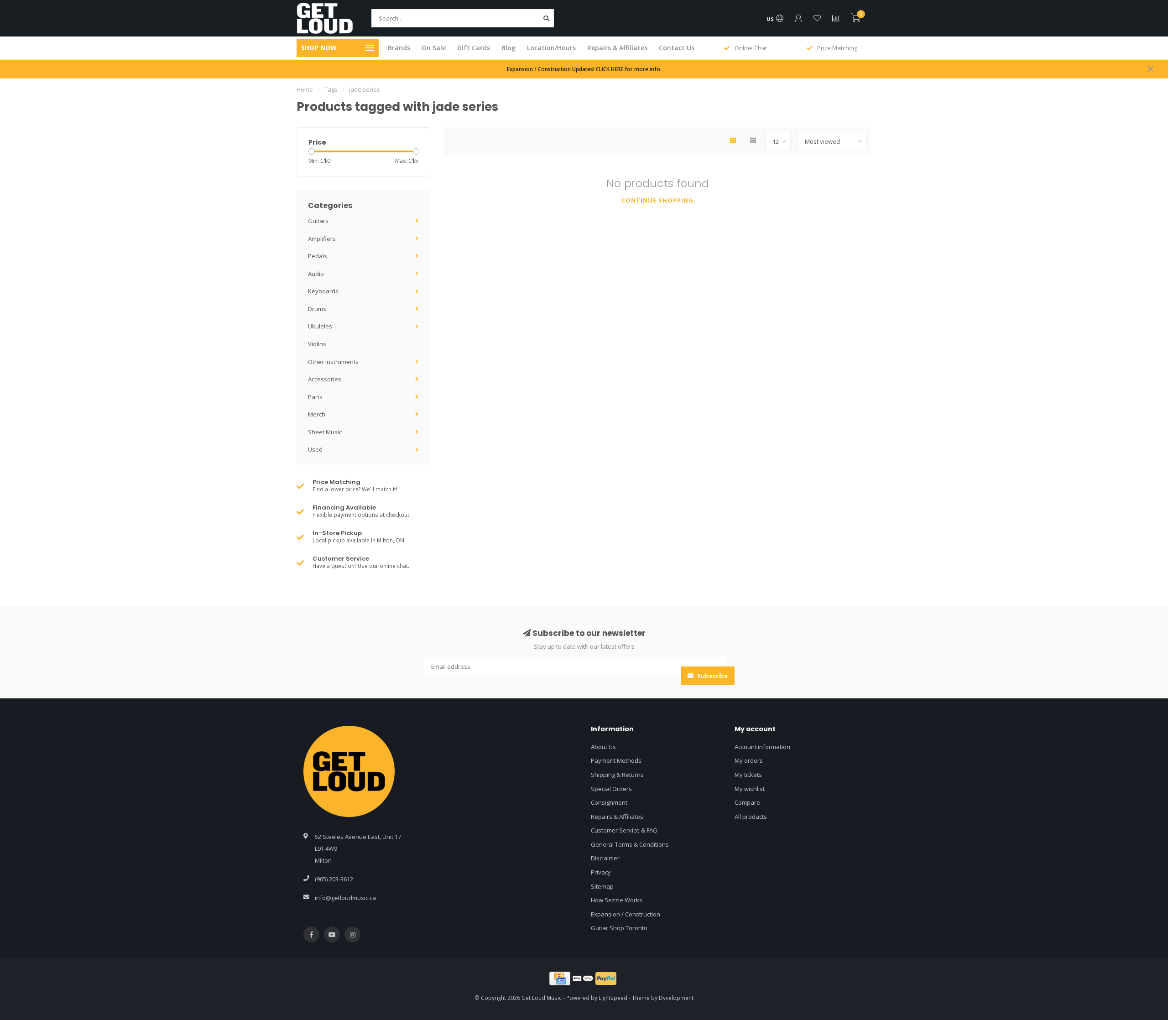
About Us (603, 747)
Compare (747, 802)
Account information (762, 747)
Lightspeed (613, 997)
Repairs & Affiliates (617, 47)
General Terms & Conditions (630, 844)
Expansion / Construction (625, 914)
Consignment (609, 802)
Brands (399, 47)
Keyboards (323, 291)
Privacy (601, 872)
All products (751, 816)
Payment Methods (616, 760)
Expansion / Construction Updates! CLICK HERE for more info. (584, 69)
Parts (315, 397)
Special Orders (611, 789)
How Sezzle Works (616, 900)
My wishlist (750, 789)
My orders (749, 760)
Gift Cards (473, 47)
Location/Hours (551, 47)
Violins (317, 344)
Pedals (317, 256)
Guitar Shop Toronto (619, 928)
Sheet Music (325, 432)
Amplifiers (322, 238)
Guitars (318, 221)
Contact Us (676, 47)
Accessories (324, 379)
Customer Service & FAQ (624, 830)
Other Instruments (333, 362)
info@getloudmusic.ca (345, 898)
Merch (316, 414)
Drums (317, 309)
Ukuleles (320, 326)
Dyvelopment (676, 997)
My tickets (748, 774)
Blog (508, 47)
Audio (316, 274)
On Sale (434, 47)
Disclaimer (605, 858)
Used (315, 449)
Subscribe (712, 675)
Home (305, 89)
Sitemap (602, 886)
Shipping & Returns (617, 774)
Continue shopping (657, 200)
